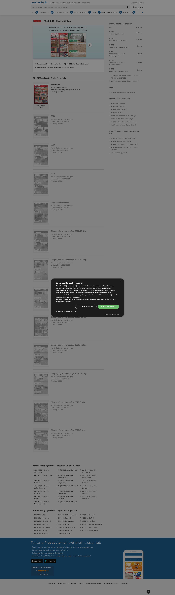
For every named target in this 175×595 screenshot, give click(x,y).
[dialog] (87, 297)
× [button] (121, 280)
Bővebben (68, 302)
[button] (66, 311)
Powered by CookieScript (112, 314)
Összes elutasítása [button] (86, 306)
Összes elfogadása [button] (108, 306)
